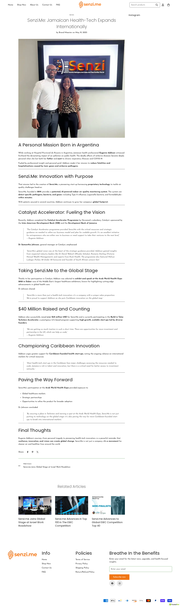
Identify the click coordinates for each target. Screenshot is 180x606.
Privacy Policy (82, 564)
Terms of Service (83, 560)
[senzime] (90, 5)
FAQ (58, 5)
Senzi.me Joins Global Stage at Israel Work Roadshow (31, 522)
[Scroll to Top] (175, 592)
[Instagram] (120, 583)
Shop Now (21, 5)
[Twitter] (37, 452)
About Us (34, 5)
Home (10, 5)
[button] (168, 5)
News (71, 15)
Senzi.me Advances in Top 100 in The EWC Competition (71, 522)
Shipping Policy (82, 568)
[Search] (157, 5)
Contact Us (47, 5)
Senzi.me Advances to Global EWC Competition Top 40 (107, 522)
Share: (21, 452)
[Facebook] (27, 452)
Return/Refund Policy (85, 572)
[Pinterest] (32, 452)
